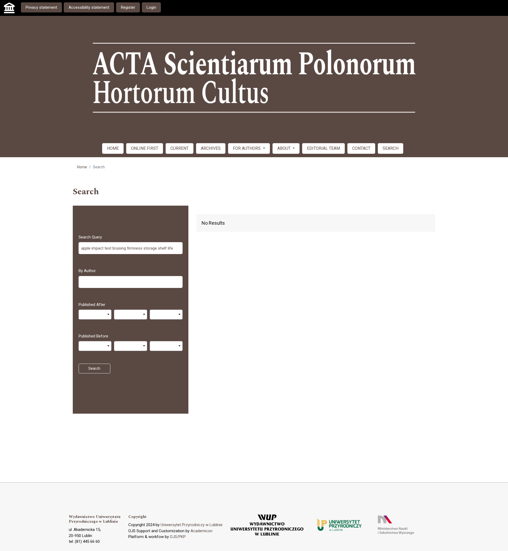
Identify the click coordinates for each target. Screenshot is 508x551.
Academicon (201, 531)
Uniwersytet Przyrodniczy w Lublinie (192, 524)
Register (128, 7)
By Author (87, 270)
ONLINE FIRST (144, 148)
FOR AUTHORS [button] (247, 148)
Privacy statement (41, 7)
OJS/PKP (178, 536)
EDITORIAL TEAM (323, 148)
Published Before (93, 336)
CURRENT (179, 148)
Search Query (90, 237)
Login (151, 7)
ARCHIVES (211, 148)
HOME (113, 148)
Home (82, 167)
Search (94, 368)
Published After (92, 304)
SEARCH (390, 148)
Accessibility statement (89, 7)
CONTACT (361, 148)
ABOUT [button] (284, 148)
